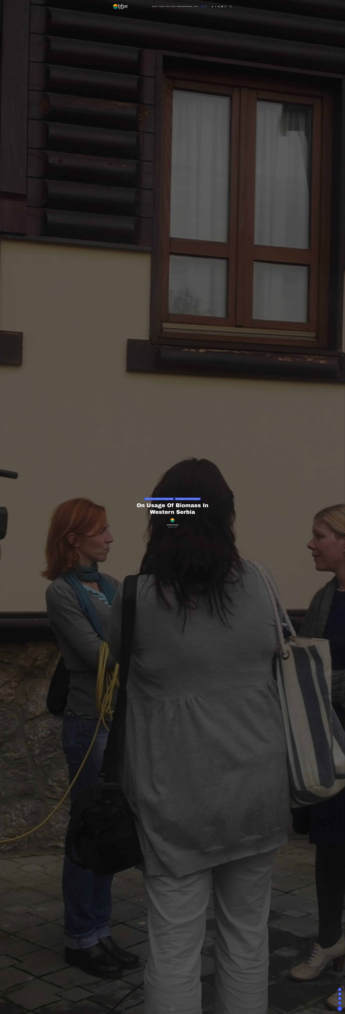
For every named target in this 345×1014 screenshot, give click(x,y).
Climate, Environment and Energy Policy (159, 499)
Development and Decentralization (188, 499)
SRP (206, 6)
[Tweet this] (339, 998)
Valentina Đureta (172, 525)
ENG (203, 6)
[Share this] (339, 1003)
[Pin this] (339, 989)
